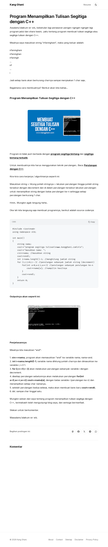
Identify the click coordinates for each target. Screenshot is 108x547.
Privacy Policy (92, 540)
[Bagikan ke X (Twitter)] (84, 431)
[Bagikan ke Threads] (72, 431)
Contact (59, 540)
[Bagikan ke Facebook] (78, 431)
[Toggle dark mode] (96, 5)
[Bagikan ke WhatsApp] (96, 431)
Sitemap (68, 540)
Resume (87, 5)
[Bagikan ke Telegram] (90, 431)
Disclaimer (79, 540)
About (50, 540)
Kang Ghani (17, 4)
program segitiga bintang (65, 154)
